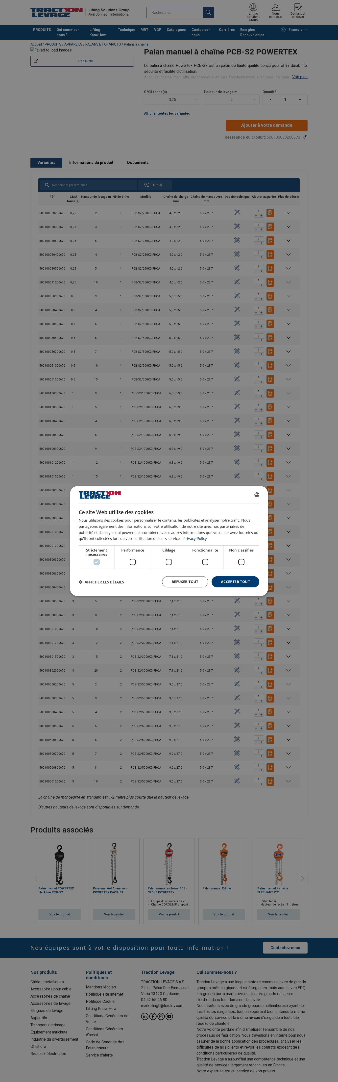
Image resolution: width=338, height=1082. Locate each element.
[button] (101, 581)
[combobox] (256, 494)
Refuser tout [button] (185, 581)
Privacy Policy (195, 538)
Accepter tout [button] (235, 581)
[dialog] (169, 541)
